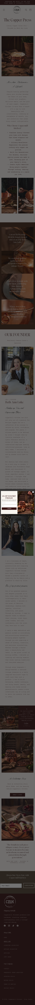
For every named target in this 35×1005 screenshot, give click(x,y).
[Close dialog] (33, 492)
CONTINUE (9, 508)
